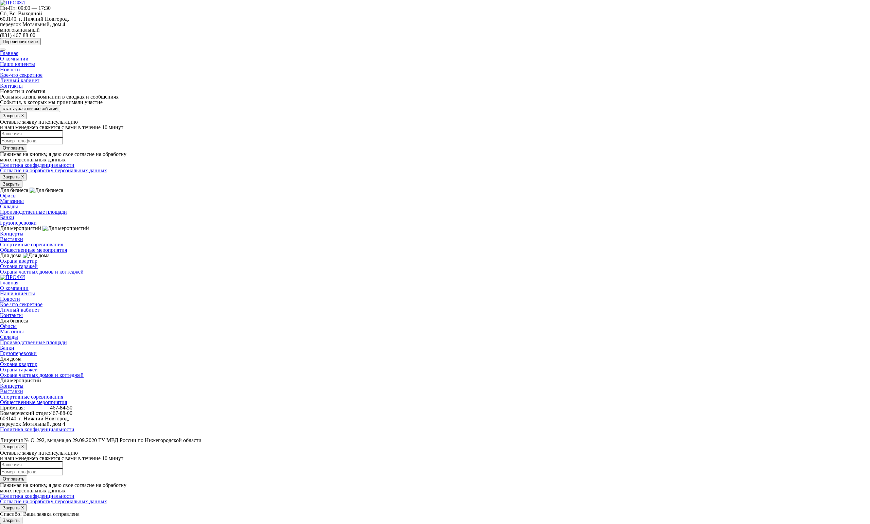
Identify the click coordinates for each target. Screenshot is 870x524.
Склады (9, 206)
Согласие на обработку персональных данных (53, 170)
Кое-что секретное (21, 75)
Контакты (11, 86)
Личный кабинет (19, 80)
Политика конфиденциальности (37, 165)
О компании (14, 59)
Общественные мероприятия (33, 250)
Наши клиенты (17, 64)
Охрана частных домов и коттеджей (42, 272)
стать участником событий (30, 108)
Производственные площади (33, 212)
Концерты (11, 234)
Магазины (12, 201)
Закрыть (11, 184)
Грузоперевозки (18, 223)
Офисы (8, 195)
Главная (9, 53)
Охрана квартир (18, 261)
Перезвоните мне (20, 41)
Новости (10, 69)
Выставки (11, 239)
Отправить (13, 148)
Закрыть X (13, 115)
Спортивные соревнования (31, 244)
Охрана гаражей (19, 266)
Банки (7, 217)
